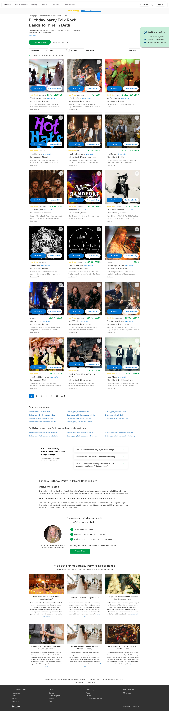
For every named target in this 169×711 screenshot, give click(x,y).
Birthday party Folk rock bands (50, 16)
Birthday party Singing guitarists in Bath (81, 415)
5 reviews (80, 262)
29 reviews (42, 207)
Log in (159, 5)
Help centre (16, 693)
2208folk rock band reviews (91, 11)
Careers (88, 696)
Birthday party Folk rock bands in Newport (81, 436)
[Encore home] (7, 4)
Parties (44, 5)
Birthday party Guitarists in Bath (78, 412)
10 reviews (80, 95)
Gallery (51, 698)
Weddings (34, 5)
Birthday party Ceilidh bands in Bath (79, 418)
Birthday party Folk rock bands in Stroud (119, 433)
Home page (33, 16)
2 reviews (42, 151)
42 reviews (118, 374)
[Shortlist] (152, 4)
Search (145, 5)
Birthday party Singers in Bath (115, 412)
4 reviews (118, 95)
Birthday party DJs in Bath (114, 415)
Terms (14, 696)
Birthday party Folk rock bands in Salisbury (120, 436)
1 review (109, 151)
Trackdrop (126, 707)
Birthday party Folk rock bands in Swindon (43, 436)
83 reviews (118, 318)
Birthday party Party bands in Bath (41, 418)
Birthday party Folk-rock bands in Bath (42, 422)
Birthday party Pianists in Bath (39, 412)
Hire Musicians (20, 5)
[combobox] (38, 50)
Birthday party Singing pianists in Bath (42, 415)
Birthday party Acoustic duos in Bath (80, 422)
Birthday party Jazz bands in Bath (116, 418)
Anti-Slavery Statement (94, 698)
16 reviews (42, 262)
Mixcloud (136, 707)
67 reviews (80, 371)
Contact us (15, 701)
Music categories (55, 696)
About (88, 693)
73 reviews (80, 318)
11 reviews (80, 151)
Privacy (14, 698)
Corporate (55, 5)
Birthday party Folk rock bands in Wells (80, 433)
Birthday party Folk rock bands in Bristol (43, 433)
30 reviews (42, 95)
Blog (50, 701)
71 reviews (42, 374)
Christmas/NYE (69, 5)
